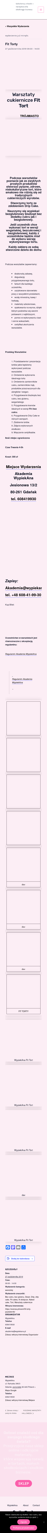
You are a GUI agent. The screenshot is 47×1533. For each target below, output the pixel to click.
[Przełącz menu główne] (41, 10)
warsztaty (9, 1290)
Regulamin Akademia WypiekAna (21, 653)
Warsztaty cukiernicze (23, 1302)
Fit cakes (14, 1299)
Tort (11, 1302)
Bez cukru (9, 1296)
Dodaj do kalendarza (20, 1258)
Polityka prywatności (23, 1527)
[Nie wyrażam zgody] (43, 1522)
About (25, 1505)
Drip (32, 1296)
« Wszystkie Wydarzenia (17, 26)
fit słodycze (23, 1299)
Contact (36, 1505)
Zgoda (23, 1522)
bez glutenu (19, 1296)
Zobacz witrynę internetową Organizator (21, 1334)
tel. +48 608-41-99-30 (23, 594)
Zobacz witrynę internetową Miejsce (20, 1400)
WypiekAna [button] (12, 1505)
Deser (27, 1296)
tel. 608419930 (23, 498)
